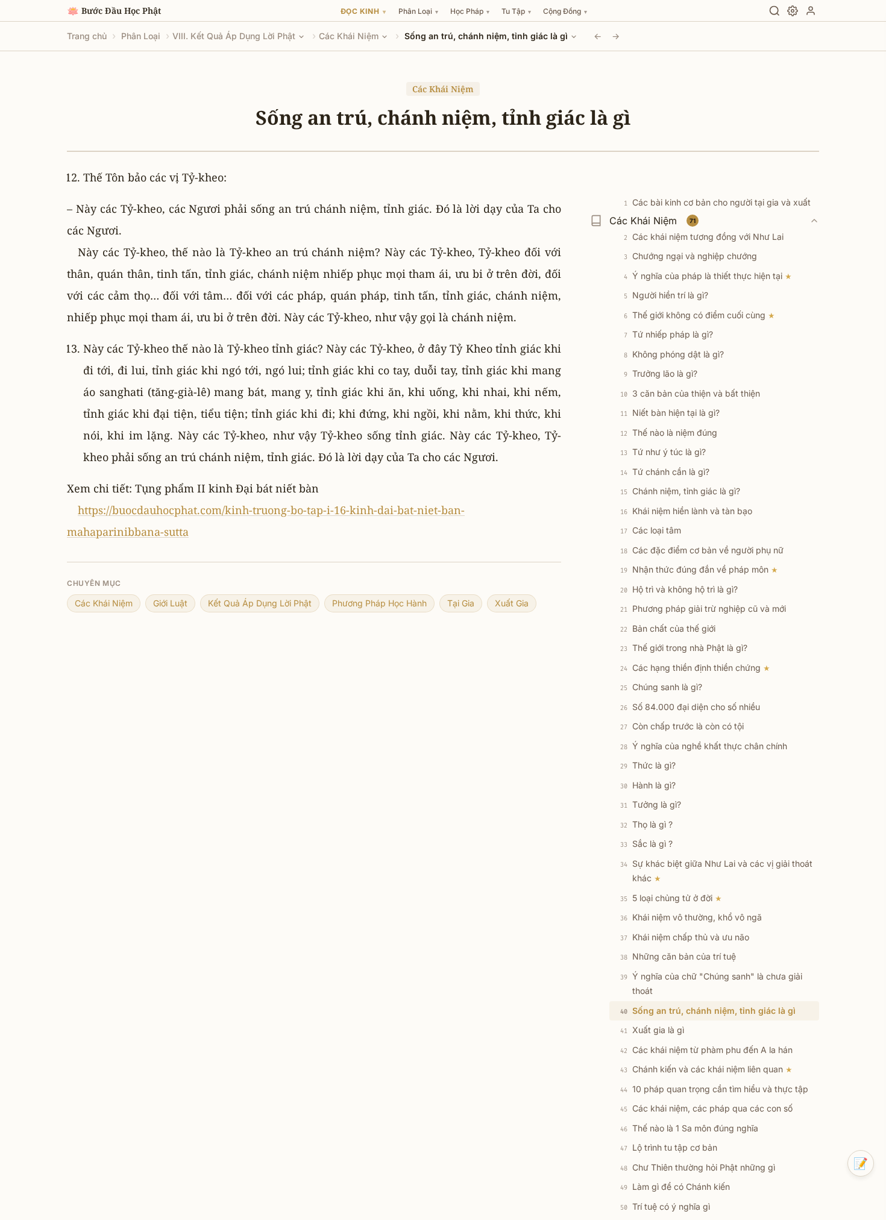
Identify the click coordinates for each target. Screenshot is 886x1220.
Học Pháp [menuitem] (469, 11)
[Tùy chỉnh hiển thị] (792, 10)
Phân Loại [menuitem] (418, 11)
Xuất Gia (512, 603)
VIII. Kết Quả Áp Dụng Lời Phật (233, 36)
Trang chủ (87, 36)
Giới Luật (170, 603)
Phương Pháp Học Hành (379, 603)
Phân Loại (140, 36)
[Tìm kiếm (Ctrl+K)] (774, 10)
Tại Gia (460, 603)
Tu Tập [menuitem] (516, 11)
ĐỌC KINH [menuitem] (363, 11)
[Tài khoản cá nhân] (810, 10)
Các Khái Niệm (349, 36)
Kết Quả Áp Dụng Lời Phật (260, 603)
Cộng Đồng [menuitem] (565, 11)
